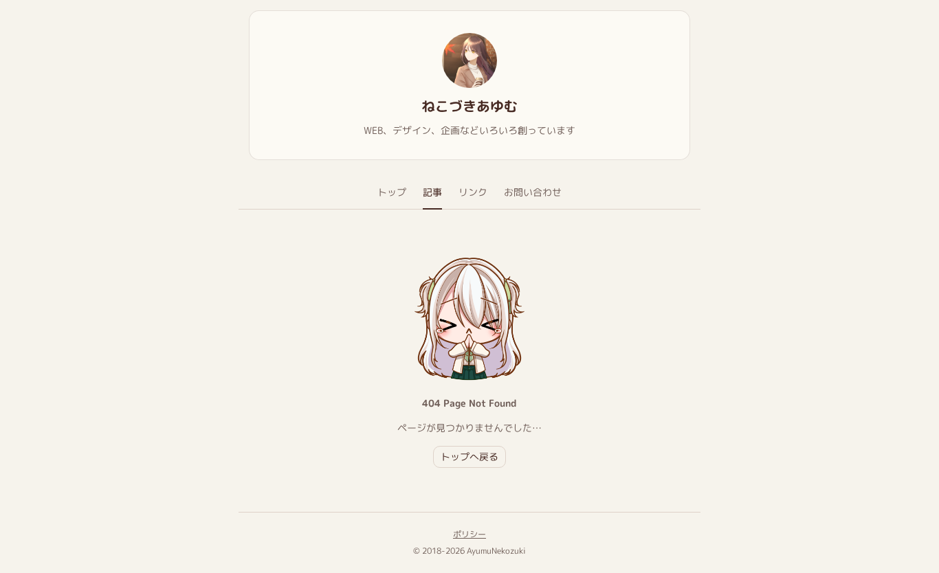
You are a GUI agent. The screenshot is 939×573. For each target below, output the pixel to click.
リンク (473, 192)
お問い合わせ (533, 192)
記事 (432, 192)
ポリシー (469, 534)
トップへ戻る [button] (469, 456)
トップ (391, 192)
